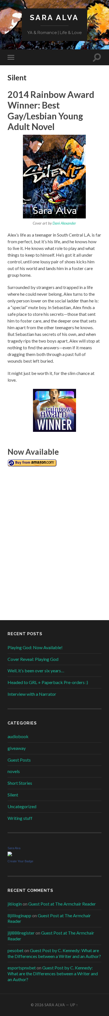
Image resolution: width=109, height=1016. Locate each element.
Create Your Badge (20, 861)
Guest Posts (19, 759)
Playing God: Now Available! (35, 647)
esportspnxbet (22, 967)
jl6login (15, 903)
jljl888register (21, 932)
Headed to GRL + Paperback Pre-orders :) (48, 682)
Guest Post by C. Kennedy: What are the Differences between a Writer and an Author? (54, 953)
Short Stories (20, 783)
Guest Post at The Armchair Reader (62, 903)
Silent (13, 794)
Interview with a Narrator (32, 694)
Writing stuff (20, 818)
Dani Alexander (64, 223)
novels (14, 771)
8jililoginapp (19, 915)
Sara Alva (54, 17)
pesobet (15, 950)
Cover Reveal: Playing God (33, 659)
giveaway (17, 748)
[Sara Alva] (10, 854)
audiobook (18, 736)
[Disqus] (54, 538)
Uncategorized (22, 806)
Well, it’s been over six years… (36, 670)
